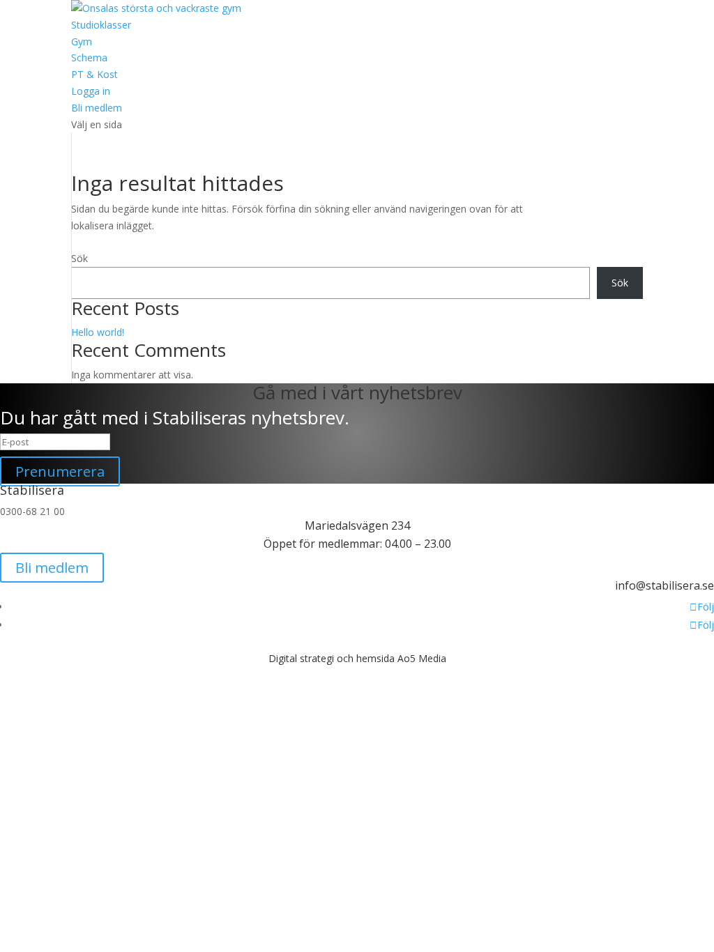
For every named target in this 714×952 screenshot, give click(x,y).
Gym (81, 41)
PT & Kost (94, 74)
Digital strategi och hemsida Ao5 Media (357, 658)
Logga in (90, 91)
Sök (79, 258)
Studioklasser (101, 24)
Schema (89, 57)
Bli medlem (96, 107)
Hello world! (97, 332)
